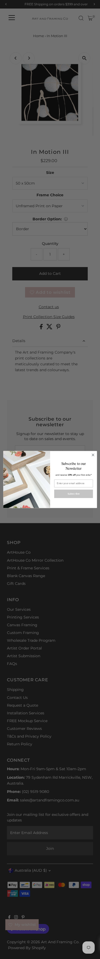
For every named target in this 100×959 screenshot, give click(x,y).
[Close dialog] (93, 455)
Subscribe (73, 493)
